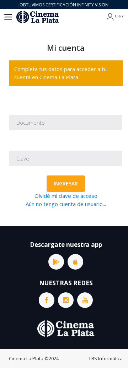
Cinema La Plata (26, 358)
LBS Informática (106, 358)
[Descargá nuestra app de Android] (56, 262)
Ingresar (66, 183)
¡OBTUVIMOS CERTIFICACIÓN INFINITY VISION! (64, 5)
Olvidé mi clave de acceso (65, 195)
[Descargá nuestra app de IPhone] (75, 262)
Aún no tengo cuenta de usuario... (66, 203)
